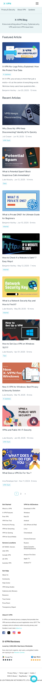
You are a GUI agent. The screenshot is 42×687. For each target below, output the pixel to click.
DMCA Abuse (12, 676)
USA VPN (5, 551)
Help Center (6, 583)
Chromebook (28, 533)
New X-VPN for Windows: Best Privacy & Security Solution (20, 389)
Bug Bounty (23, 676)
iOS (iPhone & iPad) (30, 525)
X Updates (7, 74)
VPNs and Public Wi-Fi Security (17, 430)
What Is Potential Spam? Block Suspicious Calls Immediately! (16, 173)
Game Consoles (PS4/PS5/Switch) (30, 547)
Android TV (27, 563)
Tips (4, 356)
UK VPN (5, 559)
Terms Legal (23, 673)
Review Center (19, 652)
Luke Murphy (7, 179)
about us (19, 628)
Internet (6, 226)
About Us (5, 575)
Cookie (32, 673)
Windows (27, 512)
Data (4, 183)
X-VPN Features (7, 512)
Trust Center (6, 599)
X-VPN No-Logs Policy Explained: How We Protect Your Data (20, 68)
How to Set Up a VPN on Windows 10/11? (18, 346)
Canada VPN (6, 555)
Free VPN (5, 516)
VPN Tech (6, 140)
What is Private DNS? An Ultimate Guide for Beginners (21, 216)
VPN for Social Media (9, 537)
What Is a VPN (7, 508)
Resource (5, 595)
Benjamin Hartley (9, 90)
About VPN (21, 10)
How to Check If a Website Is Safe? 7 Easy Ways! (19, 259)
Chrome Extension (30, 539)
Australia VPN (6, 563)
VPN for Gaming (7, 533)
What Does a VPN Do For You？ (17, 473)
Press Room (6, 603)
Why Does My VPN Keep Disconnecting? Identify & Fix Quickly (19, 130)
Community (6, 579)
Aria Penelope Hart (10, 481)
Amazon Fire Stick (29, 555)
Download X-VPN (29, 508)
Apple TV (27, 559)
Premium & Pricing (8, 525)
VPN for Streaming (8, 529)
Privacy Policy (12, 673)
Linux (25, 529)
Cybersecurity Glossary (9, 591)
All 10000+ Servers (8, 547)
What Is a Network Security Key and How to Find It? (19, 302)
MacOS (26, 516)
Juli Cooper (7, 136)
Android (26, 520)
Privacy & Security (8, 10)
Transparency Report (9, 607)
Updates (31, 10)
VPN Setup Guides (8, 587)
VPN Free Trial (7, 520)
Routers (26, 543)
